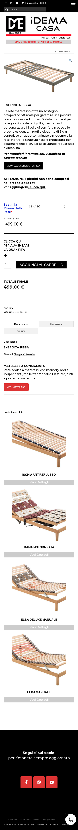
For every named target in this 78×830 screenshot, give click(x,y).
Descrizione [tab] (21, 324)
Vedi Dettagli (39, 482)
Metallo (69, 51)
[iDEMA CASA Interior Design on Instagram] (39, 782)
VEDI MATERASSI (16, 387)
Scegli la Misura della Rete (13, 208)
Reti (25, 312)
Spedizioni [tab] (56, 324)
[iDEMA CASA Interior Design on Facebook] (26, 782)
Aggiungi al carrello (41, 265)
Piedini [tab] (21, 331)
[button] (70, 61)
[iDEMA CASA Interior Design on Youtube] (52, 782)
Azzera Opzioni (11, 218)
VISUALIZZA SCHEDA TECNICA (23, 165)
